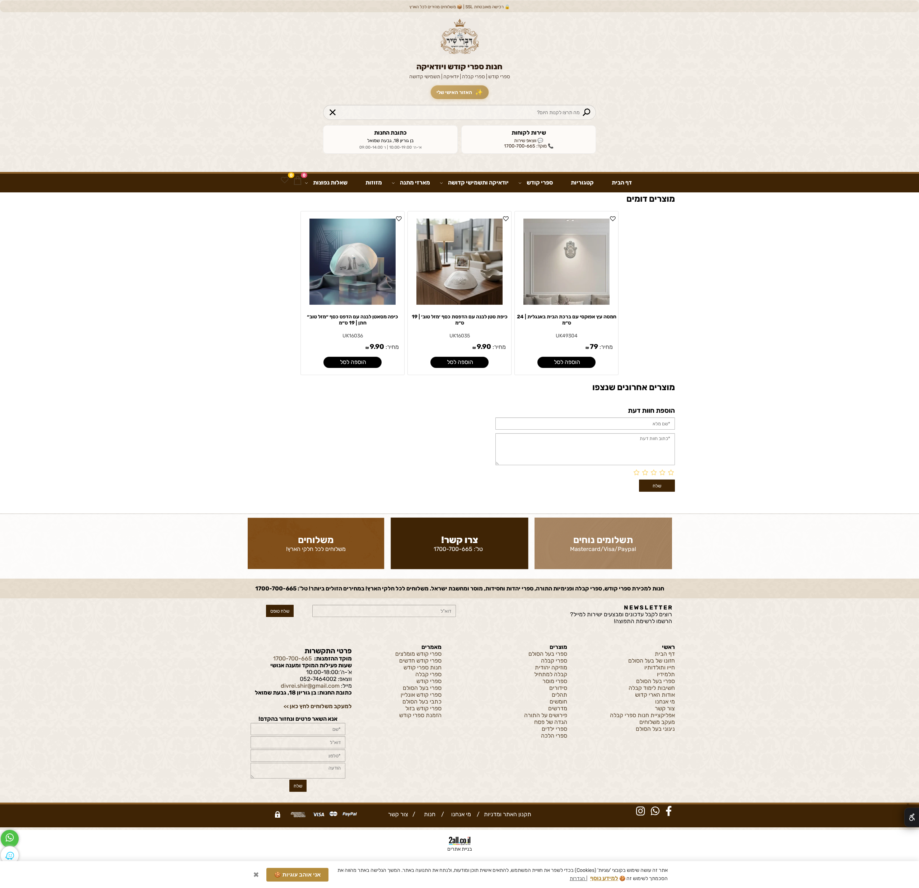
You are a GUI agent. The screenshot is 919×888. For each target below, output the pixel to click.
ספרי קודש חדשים (420, 660)
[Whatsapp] (9, 838)
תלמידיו (666, 674)
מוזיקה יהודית (551, 667)
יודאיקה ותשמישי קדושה (478, 182)
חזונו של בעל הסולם (651, 660)
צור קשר (665, 708)
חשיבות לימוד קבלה (652, 687)
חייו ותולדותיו (659, 667)
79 (594, 346)
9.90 (484, 346)
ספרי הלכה (554, 735)
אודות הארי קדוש (655, 694)
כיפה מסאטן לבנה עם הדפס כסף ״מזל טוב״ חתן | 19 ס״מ (352, 320)
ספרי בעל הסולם (655, 681)
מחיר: (605, 346)
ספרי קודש (540, 182)
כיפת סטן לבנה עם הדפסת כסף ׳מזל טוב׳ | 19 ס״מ (460, 320)
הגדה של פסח (550, 722)
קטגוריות (582, 182)
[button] (566, 362)
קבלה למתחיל (550, 674)
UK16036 (352, 336)
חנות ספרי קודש (422, 667)
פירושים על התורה (545, 715)
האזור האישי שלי (459, 92)
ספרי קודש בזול (423, 708)
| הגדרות (578, 877)
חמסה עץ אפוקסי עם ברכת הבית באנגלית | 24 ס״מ (566, 320)
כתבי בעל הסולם (422, 701)
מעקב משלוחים (657, 722)
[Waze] (9, 855)
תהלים (559, 694)
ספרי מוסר (554, 681)
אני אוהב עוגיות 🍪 (297, 873)
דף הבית (622, 182)
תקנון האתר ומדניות (506, 814)
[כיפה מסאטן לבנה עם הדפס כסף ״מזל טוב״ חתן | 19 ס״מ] (352, 302)
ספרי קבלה (554, 660)
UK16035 (459, 336)
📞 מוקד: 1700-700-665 (529, 146)
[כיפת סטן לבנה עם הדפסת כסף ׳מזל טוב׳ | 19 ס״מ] (459, 302)
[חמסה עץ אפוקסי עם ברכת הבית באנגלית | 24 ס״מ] (566, 302)
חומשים (558, 701)
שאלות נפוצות (330, 182)
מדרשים (557, 708)
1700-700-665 (453, 549)
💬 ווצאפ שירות (528, 140)
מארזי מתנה (415, 182)
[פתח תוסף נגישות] (911, 817)
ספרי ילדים (554, 728)
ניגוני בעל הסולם (655, 728)
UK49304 (567, 336)
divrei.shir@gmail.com (310, 685)
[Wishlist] (284, 180)
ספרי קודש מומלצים (418, 653)
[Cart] (297, 180)
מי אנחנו (665, 701)
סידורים (558, 687)
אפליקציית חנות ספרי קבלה (642, 715)
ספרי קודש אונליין (421, 694)
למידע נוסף (604, 876)
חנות (428, 814)
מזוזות (373, 182)
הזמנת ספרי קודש (420, 715)
